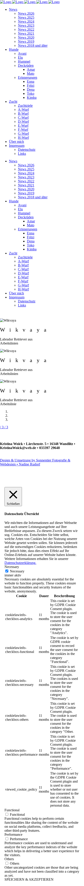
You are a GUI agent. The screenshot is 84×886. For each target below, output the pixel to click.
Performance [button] (13, 834)
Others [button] (9, 859)
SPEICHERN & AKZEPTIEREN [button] (29, 879)
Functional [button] (11, 810)
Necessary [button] (11, 567)
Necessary (17, 571)
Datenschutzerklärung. (20, 563)
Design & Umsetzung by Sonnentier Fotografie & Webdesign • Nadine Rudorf (35, 462)
